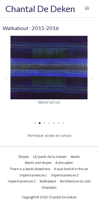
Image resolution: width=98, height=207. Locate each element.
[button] (6, 77)
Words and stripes (38, 162)
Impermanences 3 (22, 181)
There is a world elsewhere (30, 169)
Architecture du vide (75, 181)
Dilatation (49, 187)
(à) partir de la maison (50, 156)
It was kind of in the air (71, 169)
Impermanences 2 (65, 175)
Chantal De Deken (40, 8)
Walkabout (48, 181)
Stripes (23, 156)
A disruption (64, 162)
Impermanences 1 (33, 175)
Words (75, 156)
